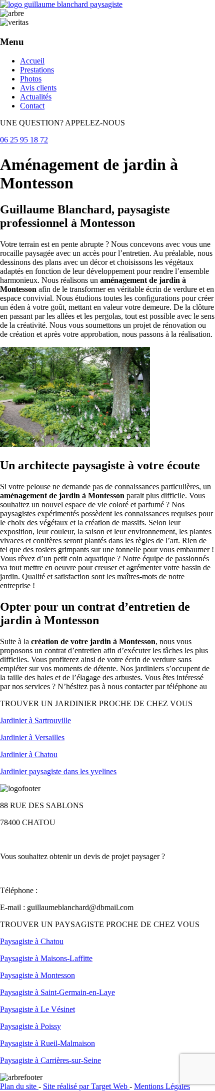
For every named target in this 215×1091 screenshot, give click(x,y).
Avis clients (38, 87)
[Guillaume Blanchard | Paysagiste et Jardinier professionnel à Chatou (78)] (61, 4)
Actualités (36, 96)
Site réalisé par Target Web (86, 1086)
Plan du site (19, 1086)
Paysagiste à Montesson (37, 975)
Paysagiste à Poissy (30, 1026)
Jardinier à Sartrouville (35, 720)
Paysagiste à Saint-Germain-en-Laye (57, 992)
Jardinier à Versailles (32, 737)
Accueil (32, 60)
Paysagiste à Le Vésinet (37, 1009)
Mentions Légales (162, 1086)
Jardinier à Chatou (29, 754)
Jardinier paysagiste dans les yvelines (58, 771)
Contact (32, 105)
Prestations (37, 69)
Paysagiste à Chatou (32, 941)
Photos (31, 78)
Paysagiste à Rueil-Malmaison (47, 1043)
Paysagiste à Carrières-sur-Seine (50, 1060)
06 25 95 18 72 (24, 139)
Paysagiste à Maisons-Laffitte (46, 958)
